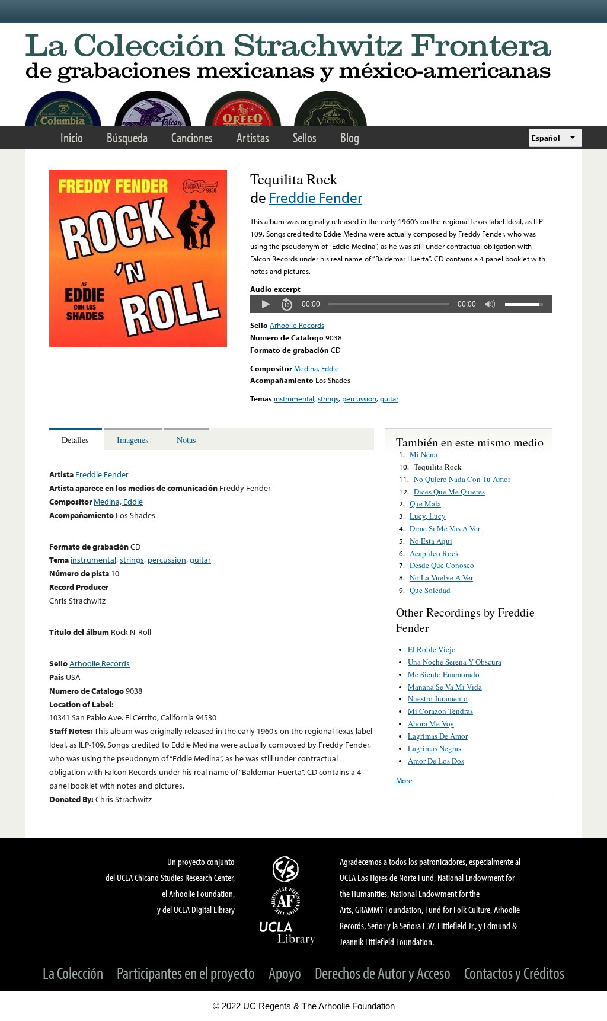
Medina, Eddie (316, 368)
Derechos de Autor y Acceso (383, 972)
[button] (265, 304)
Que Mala (425, 503)
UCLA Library (287, 932)
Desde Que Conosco (442, 565)
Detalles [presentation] (75, 439)
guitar (389, 398)
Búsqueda (127, 137)
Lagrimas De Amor (438, 735)
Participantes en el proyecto (186, 972)
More (404, 780)
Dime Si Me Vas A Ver (445, 528)
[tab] (76, 439)
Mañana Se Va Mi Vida (445, 686)
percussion (359, 398)
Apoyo (285, 972)
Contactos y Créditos (514, 972)
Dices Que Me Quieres (449, 491)
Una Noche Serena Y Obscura (454, 661)
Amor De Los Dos (436, 760)
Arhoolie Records (297, 325)
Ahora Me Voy (431, 723)
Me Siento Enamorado (444, 674)
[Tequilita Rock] (138, 344)
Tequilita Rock (438, 466)
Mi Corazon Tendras (440, 711)
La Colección (73, 972)
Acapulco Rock (434, 553)
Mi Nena (423, 454)
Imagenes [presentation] (133, 439)
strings (328, 398)
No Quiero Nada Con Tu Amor (462, 479)
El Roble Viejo (432, 649)
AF (287, 901)
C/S (287, 868)
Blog (349, 137)
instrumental (294, 398)
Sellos (305, 137)
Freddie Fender (315, 197)
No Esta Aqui (431, 540)
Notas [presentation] (186, 439)
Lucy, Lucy (428, 515)
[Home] (303, 59)
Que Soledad (430, 590)
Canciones (192, 137)
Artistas (253, 137)
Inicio (71, 137)
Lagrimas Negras (434, 748)
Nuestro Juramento (438, 698)
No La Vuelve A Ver (441, 577)
